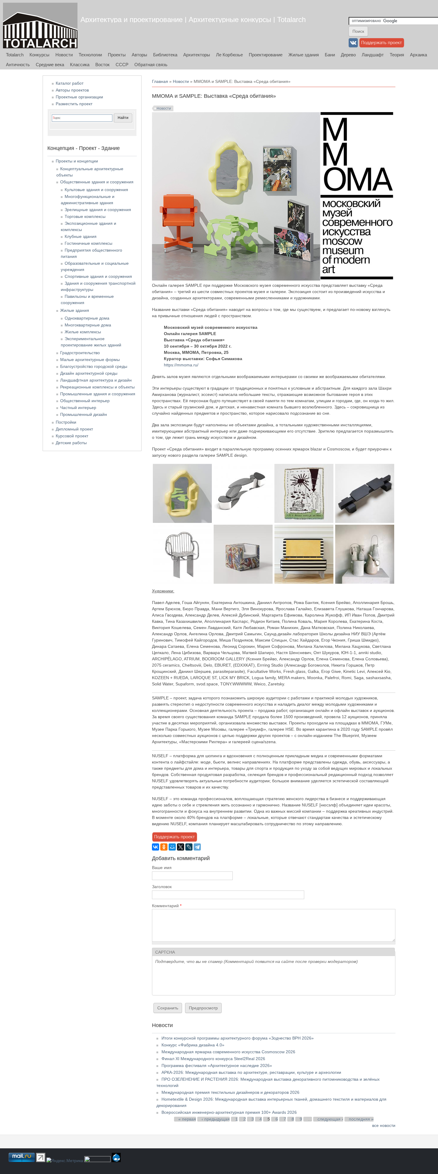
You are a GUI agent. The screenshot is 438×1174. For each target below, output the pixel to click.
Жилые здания (303, 54)
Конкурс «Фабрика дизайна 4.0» (192, 1045)
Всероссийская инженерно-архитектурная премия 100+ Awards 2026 (229, 1112)
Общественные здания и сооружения (96, 181)
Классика (79, 64)
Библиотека (165, 54)
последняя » (361, 1119)
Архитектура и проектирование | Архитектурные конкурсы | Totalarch (193, 19)
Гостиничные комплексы (88, 243)
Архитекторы (196, 54)
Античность (18, 64)
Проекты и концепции (77, 161)
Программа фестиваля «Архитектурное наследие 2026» (216, 1065)
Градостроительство (80, 352)
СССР (122, 64)
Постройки (66, 422)
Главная (160, 81)
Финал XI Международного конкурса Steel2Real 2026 (213, 1058)
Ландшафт (373, 54)
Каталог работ (69, 83)
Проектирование (265, 54)
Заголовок (162, 886)
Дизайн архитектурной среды (88, 373)
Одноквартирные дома (87, 318)
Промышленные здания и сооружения (97, 393)
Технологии (90, 54)
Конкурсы (39, 54)
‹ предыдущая (216, 1119)
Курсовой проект (72, 435)
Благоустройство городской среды (93, 366)
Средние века (50, 64)
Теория (397, 54)
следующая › (330, 1119)
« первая (187, 1119)
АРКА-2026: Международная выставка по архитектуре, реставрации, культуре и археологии (251, 1072)
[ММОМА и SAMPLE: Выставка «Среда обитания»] (182, 521)
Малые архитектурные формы (90, 359)
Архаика (418, 54)
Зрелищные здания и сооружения (98, 209)
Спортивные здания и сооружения (98, 276)
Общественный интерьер (85, 400)
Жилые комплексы (83, 331)
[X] (180, 847)
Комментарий (166, 905)
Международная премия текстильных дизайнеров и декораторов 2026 (230, 1092)
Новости (64, 54)
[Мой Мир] (172, 847)
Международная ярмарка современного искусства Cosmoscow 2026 (228, 1051)
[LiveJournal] (188, 847)
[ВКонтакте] (155, 847)
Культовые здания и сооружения (96, 189)
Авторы (139, 54)
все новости (383, 1125)
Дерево (348, 54)
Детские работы (71, 442)
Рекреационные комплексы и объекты (97, 387)
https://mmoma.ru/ (181, 365)
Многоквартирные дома (88, 325)
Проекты (117, 54)
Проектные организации (79, 97)
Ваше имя (162, 867)
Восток (102, 64)
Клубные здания (81, 236)
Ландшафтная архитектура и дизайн (96, 380)
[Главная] (40, 25)
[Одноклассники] (163, 847)
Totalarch (15, 54)
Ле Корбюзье (229, 54)
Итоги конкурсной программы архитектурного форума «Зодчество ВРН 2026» (237, 1038)
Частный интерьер (78, 407)
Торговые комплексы (85, 216)
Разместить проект (74, 103)
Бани (330, 54)
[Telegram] (197, 847)
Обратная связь (150, 64)
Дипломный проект (74, 429)
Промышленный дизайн (83, 414)
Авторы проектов (72, 90)
